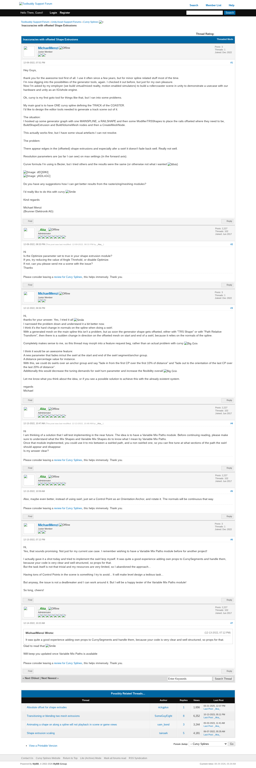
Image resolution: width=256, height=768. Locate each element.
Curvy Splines (90, 22)
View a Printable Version (43, 745)
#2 (231, 244)
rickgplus (163, 707)
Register (65, 12)
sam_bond (163, 724)
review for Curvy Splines (68, 276)
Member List (213, 5)
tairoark (163, 733)
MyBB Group (60, 764)
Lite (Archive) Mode (90, 758)
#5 (231, 491)
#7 (231, 623)
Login (53, 12)
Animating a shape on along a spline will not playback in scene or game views (72, 724)
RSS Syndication (138, 758)
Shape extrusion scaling (41, 733)
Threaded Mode (225, 39)
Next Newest (48, 678)
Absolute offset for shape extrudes (47, 707)
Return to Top (70, 758)
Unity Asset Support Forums (66, 22)
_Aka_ (100, 244)
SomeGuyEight (163, 715)
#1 (231, 62)
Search (194, 5)
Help (231, 5)
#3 (231, 308)
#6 (231, 539)
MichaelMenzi (48, 48)
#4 (231, 423)
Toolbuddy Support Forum (35, 22)
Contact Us (27, 758)
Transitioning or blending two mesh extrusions (53, 715)
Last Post (208, 709)
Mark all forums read (115, 758)
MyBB (36, 764)
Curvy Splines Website (48, 758)
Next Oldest (32, 678)
